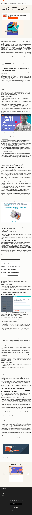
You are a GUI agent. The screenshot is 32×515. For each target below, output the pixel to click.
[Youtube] (14, 501)
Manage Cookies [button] (27, 510)
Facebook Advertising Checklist (13, 275)
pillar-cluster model (5, 139)
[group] (16, 474)
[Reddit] (21, 501)
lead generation (9, 49)
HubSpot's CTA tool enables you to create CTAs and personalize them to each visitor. (16, 312)
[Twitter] (17, 501)
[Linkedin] (19, 501)
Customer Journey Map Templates (13, 263)
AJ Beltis (6, 11)
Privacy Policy (10, 510)
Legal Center (4, 510)
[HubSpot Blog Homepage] (3, 1)
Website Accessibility (20, 510)
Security (14, 510)
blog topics (16, 193)
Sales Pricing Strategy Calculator (13, 272)
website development (6, 45)
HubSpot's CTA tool (8, 63)
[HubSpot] (16, 507)
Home (1, 3)
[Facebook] (10, 501)
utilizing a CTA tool (16, 340)
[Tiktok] (23, 501)
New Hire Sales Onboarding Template (14, 266)
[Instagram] (12, 501)
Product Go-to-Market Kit (12, 269)
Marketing (5, 3)
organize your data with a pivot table (20, 161)
